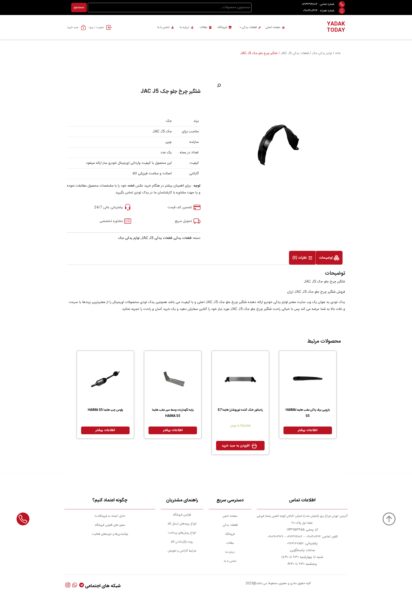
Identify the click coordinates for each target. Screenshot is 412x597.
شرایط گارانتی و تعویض (182, 550)
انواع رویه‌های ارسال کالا (182, 523)
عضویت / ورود (96, 27)
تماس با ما (163, 27)
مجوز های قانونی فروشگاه (110, 525)
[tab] (329, 258)
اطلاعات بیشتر (307, 430)
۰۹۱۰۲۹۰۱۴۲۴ (310, 10)
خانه (338, 53)
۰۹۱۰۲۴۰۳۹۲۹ (275, 536)
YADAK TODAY (336, 27)
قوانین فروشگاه (182, 514)
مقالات (203, 27)
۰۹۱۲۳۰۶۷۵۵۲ (295, 543)
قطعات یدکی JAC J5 (295, 53)
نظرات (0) (300, 258)
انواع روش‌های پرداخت (182, 532)
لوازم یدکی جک (322, 53)
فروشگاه (222, 27)
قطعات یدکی (249, 27)
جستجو (79, 7)
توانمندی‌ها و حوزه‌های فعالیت (110, 534)
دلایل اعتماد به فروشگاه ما (110, 516)
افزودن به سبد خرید (236, 446)
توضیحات (326, 258)
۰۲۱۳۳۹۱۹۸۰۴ (309, 4)
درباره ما (184, 27)
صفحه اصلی (272, 27)
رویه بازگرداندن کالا (182, 541)
